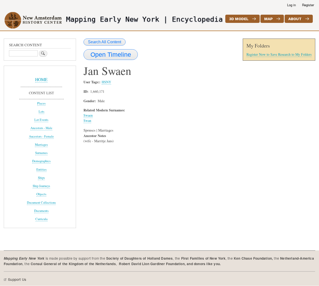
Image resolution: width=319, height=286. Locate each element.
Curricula (41, 219)
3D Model (238, 19)
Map (268, 19)
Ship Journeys (41, 186)
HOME (41, 79)
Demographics (41, 161)
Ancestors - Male (41, 128)
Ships (41, 178)
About (295, 19)
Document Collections (41, 202)
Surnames (41, 153)
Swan (87, 120)
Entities (41, 169)
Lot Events (41, 120)
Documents (41, 211)
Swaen (88, 115)
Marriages (41, 145)
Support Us (17, 279)
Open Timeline (110, 54)
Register (308, 4)
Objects (41, 194)
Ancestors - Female (41, 136)
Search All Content (104, 42)
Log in (291, 4)
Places (41, 103)
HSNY (106, 82)
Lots (41, 111)
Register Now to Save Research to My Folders (279, 54)
